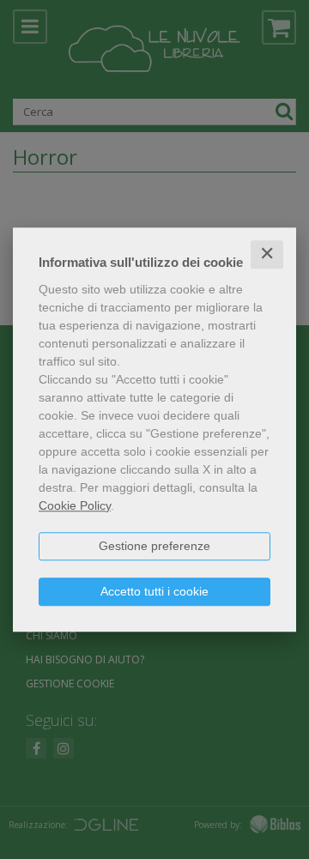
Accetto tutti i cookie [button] (154, 591)
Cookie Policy (75, 505)
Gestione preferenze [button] (154, 546)
